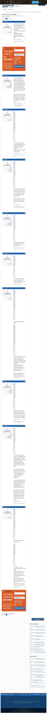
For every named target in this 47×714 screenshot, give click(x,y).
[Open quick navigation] (43, 12)
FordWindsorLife (32, 648)
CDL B (21, 62)
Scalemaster (18, 421)
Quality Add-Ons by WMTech (23, 711)
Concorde (36, 677)
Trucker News (15, 701)
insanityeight (38, 636)
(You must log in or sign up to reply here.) (8, 613)
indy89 (15, 421)
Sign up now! (38, 619)
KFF (33, 680)
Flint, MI (10, 171)
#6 (24, 253)
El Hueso (35, 650)
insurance (23, 485)
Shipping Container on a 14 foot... (39, 649)
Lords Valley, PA (9, 87)
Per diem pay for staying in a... (38, 674)
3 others (16, 422)
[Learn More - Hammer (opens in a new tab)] (23, 2)
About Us (8, 701)
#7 (24, 288)
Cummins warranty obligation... (39, 661)
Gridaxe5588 (16, 105)
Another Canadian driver (17, 41)
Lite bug (20, 503)
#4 (24, 159)
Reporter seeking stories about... (40, 664)
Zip (14, 48)
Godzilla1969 (38, 633)
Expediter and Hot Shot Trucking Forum (13, 15)
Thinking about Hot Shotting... (41, 632)
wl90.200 (3, 16)
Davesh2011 (37, 652)
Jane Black (37, 665)
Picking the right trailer (39, 635)
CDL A (16, 62)
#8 (24, 381)
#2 (24, 75)
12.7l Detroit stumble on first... (37, 679)
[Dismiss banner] (40, 2)
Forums (17, 6)
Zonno (35, 675)
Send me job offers (19, 66)
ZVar (7, 164)
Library (21, 701)
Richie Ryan (37, 672)
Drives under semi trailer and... (40, 658)
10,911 (11, 167)
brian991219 (7, 80)
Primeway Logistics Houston (40, 626)
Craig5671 (36, 645)
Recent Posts (10, 9)
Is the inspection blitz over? (39, 676)
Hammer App (37, 701)
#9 (24, 425)
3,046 (11, 83)
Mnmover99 (22, 421)
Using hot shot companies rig (40, 644)
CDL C (16, 63)
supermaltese (38, 627)
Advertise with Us (28, 701)
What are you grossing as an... (40, 651)
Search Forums (4, 9)
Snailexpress (16, 206)
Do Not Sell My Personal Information (23, 702)
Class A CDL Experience (19, 52)
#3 (24, 109)
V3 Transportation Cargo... (40, 629)
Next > (11, 18)
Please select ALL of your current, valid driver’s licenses (17, 59)
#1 (24, 21)
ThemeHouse (30, 711)
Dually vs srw (38, 638)
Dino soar (36, 642)
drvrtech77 (36, 659)
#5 (24, 213)
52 (11, 29)
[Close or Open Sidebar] (42, 12)
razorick (35, 662)
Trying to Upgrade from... (39, 671)
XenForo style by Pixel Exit (23, 710)
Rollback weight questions (39, 641)
